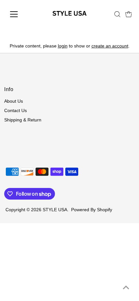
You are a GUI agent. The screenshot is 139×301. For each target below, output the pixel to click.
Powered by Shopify (91, 209)
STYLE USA (55, 209)
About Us (13, 101)
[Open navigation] (21, 14)
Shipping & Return (22, 120)
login (63, 46)
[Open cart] (128, 14)
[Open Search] (117, 14)
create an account (109, 46)
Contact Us (15, 110)
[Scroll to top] (126, 288)
